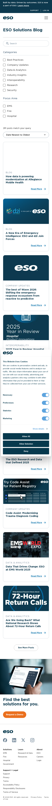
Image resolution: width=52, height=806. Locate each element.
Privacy (6, 777)
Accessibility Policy (11, 785)
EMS (5, 753)
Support (34, 10)
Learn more (23, 5)
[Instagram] (32, 740)
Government (8, 764)
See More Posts (26, 647)
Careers (40, 757)
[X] (23, 740)
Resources (22, 757)
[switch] (45, 403)
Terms (6, 781)
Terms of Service (10, 792)
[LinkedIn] (14, 740)
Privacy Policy (36, 797)
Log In (46, 10)
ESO (39, 753)
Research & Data (25, 753)
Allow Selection (26, 444)
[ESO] (8, 17)
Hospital (6, 760)
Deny (26, 451)
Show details (38, 429)
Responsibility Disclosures (14, 788)
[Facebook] (5, 740)
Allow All (26, 436)
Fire (4, 757)
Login (39, 760)
